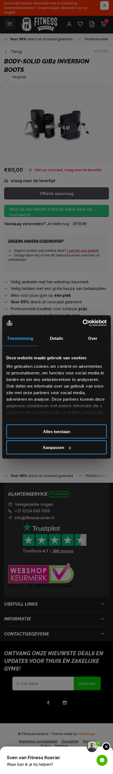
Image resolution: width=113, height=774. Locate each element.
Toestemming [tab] (20, 338)
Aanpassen (53, 447)
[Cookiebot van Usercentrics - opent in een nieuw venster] (83, 323)
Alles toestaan (56, 431)
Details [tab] (56, 338)
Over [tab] (92, 338)
